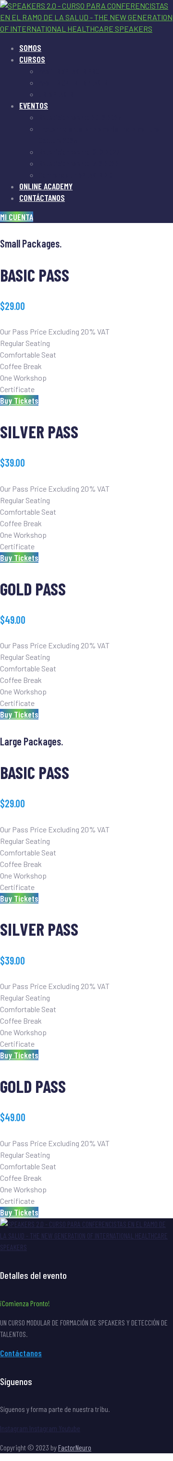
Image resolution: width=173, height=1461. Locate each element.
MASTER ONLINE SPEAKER (73, 82)
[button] (16, 216)
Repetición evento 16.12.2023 (79, 151)
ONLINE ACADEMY (46, 186)
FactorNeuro (74, 1447)
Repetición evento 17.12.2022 (78, 163)
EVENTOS (33, 105)
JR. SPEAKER (56, 94)
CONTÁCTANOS (42, 197)
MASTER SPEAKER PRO (68, 70)
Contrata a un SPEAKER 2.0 (75, 174)
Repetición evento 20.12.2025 (80, 117)
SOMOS (30, 47)
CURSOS (32, 59)
